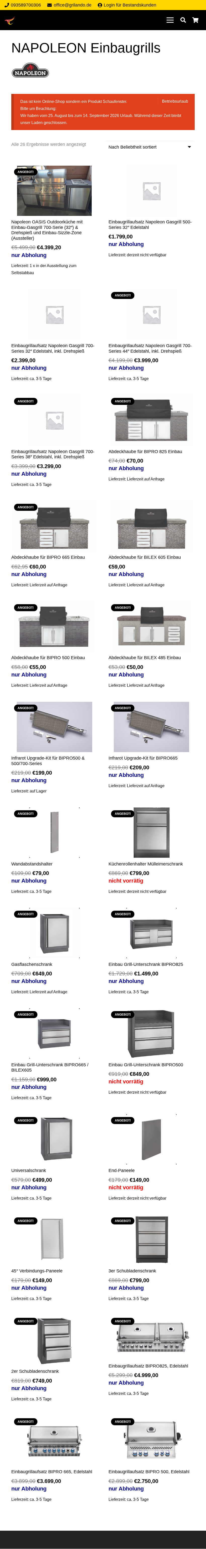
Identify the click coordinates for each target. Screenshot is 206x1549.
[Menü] (170, 20)
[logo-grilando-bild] (10, 20)
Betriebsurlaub (175, 101)
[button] (183, 20)
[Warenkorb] (195, 20)
